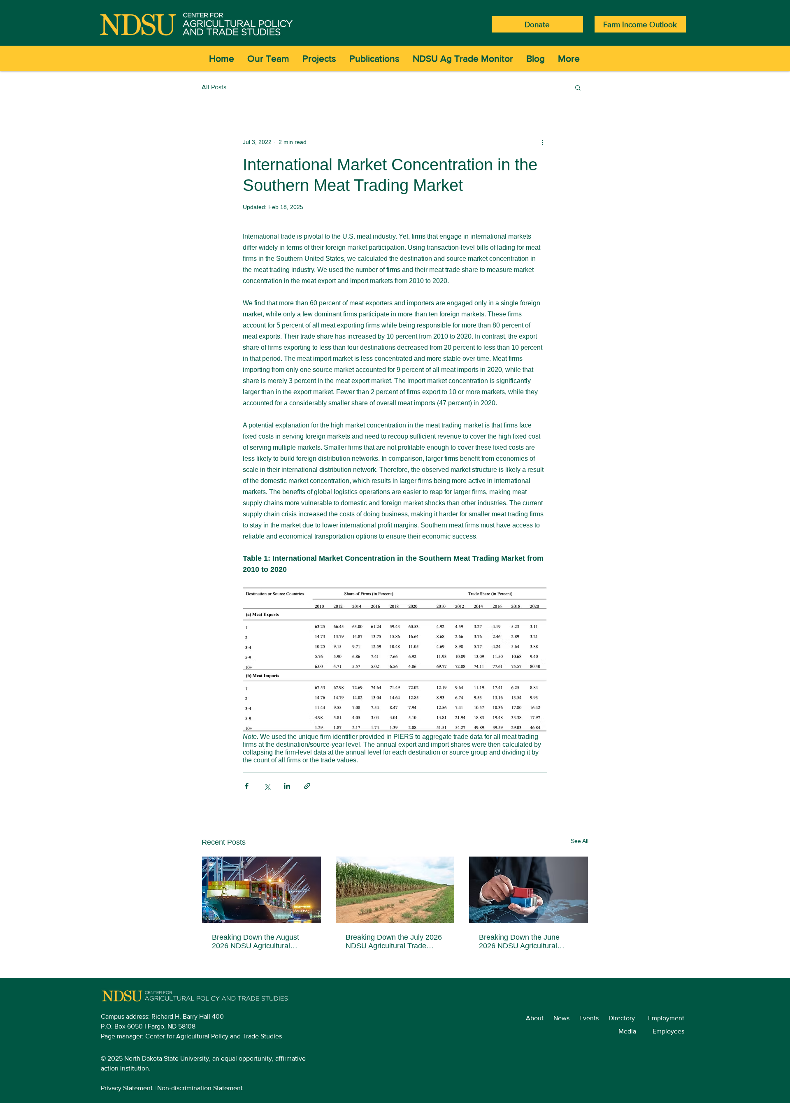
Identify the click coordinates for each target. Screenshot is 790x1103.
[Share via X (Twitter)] (267, 786)
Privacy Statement (127, 1087)
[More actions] (542, 142)
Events (594, 1018)
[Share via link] (307, 786)
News (566, 1018)
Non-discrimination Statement (200, 1087)
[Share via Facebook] (247, 786)
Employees (672, 1031)
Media (635, 1031)
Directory (628, 1018)
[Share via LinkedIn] (287, 786)
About (539, 1018)
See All (579, 841)
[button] (578, 87)
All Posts (214, 87)
